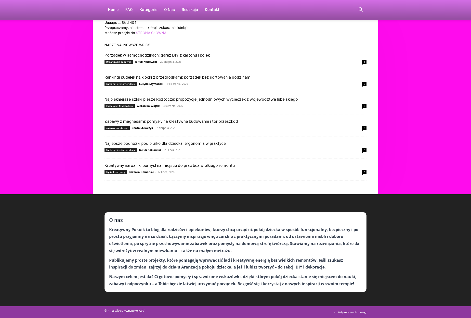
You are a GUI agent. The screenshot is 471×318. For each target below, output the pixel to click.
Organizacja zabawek (118, 61)
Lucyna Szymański (151, 84)
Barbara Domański (141, 172)
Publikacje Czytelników (119, 106)
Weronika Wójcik (148, 106)
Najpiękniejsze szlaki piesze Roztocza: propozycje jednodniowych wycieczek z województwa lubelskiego (201, 99)
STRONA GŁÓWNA (151, 33)
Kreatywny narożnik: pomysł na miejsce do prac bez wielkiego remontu (170, 165)
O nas (169, 9)
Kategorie (148, 9)
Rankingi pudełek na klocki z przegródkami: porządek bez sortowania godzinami (178, 77)
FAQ (129, 9)
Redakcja (190, 9)
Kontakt (212, 9)
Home (113, 9)
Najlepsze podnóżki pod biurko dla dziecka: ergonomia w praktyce (165, 143)
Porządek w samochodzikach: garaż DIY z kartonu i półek (157, 55)
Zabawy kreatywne (117, 128)
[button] (360, 10)
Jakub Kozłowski (146, 61)
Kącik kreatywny (115, 172)
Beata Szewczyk (142, 128)
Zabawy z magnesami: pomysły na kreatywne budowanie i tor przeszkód (171, 121)
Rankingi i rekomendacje (121, 84)
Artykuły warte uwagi (352, 312)
